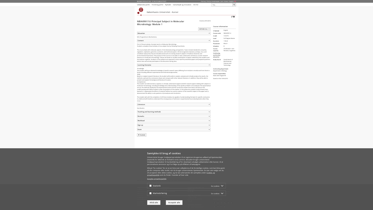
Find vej (203, 1)
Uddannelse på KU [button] (143, 5)
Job (222, 1)
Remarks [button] (141, 116)
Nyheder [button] (168, 5)
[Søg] (234, 4)
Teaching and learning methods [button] (149, 112)
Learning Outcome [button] (144, 65)
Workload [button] (141, 121)
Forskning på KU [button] (157, 5)
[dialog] (186, 179)
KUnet (226, 1)
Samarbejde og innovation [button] (182, 5)
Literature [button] (141, 104)
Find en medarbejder (213, 1)
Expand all (203, 29)
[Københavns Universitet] (151, 1)
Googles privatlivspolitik (156, 179)
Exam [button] (140, 129)
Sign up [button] (140, 125)
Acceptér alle (174, 202)
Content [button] (141, 41)
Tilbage (142, 135)
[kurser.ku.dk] (140, 12)
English (231, 1)
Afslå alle (154, 202)
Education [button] (141, 33)
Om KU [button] (195, 5)
